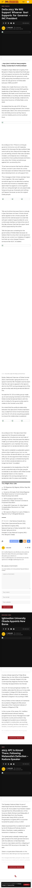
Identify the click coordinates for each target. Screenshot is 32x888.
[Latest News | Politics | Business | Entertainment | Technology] (12, 2)
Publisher (10, 27)
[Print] (14, 23)
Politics (7, 6)
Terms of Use (11, 885)
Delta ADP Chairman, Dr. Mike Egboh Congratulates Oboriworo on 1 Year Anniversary (15, 507)
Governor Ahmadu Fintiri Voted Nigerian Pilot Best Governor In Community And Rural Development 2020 (15, 494)
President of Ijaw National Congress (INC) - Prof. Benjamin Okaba (14, 533)
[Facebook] (27, 548)
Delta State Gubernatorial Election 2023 (13, 523)
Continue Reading (16, 737)
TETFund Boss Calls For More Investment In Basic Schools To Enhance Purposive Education (15, 500)
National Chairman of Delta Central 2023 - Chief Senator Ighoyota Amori (16, 529)
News (3, 6)
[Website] (26, 548)
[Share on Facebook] (6, 23)
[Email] (11, 23)
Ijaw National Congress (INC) (10, 526)
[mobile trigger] (3, 2)
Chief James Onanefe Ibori (17, 521)
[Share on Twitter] (8, 23)
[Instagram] (29, 548)
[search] (20, 2)
